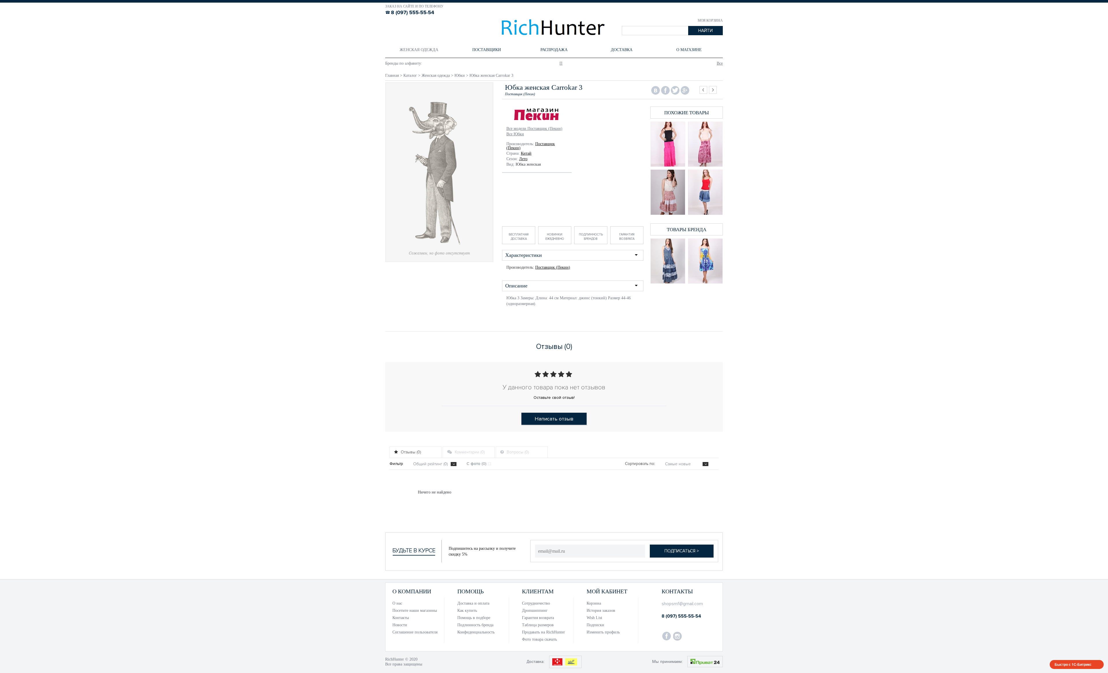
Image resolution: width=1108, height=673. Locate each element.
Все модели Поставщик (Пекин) (534, 129)
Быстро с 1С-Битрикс (1073, 664)
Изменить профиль (603, 632)
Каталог (410, 75)
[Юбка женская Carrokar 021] (667, 144)
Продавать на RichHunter (543, 632)
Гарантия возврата (627, 237)
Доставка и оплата (473, 603)
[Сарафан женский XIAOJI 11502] (705, 261)
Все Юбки (515, 134)
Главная (392, 75)
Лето (523, 159)
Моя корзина (710, 20)
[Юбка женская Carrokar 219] (705, 144)
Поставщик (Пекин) (552, 267)
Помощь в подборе (473, 618)
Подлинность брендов (591, 237)
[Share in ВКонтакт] (655, 90)
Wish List (594, 618)
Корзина (594, 603)
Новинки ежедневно (554, 237)
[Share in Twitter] (675, 90)
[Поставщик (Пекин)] (536, 115)
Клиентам (538, 591)
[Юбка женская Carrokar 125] (667, 192)
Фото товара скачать (539, 639)
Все (720, 63)
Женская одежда (436, 75)
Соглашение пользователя (414, 632)
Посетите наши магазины (414, 610)
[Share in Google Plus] (685, 90)
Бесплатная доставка (519, 237)
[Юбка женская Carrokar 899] (705, 192)
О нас (397, 603)
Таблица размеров (538, 625)
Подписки (595, 625)
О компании (411, 591)
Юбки (459, 75)
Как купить (467, 610)
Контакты (400, 618)
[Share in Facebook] (665, 90)
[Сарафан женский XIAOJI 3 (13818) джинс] (667, 261)
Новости (399, 625)
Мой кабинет (607, 591)
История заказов (601, 610)
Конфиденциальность (476, 632)
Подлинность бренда (475, 625)
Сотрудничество (536, 603)
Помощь (470, 591)
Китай (526, 153)
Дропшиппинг (535, 610)
